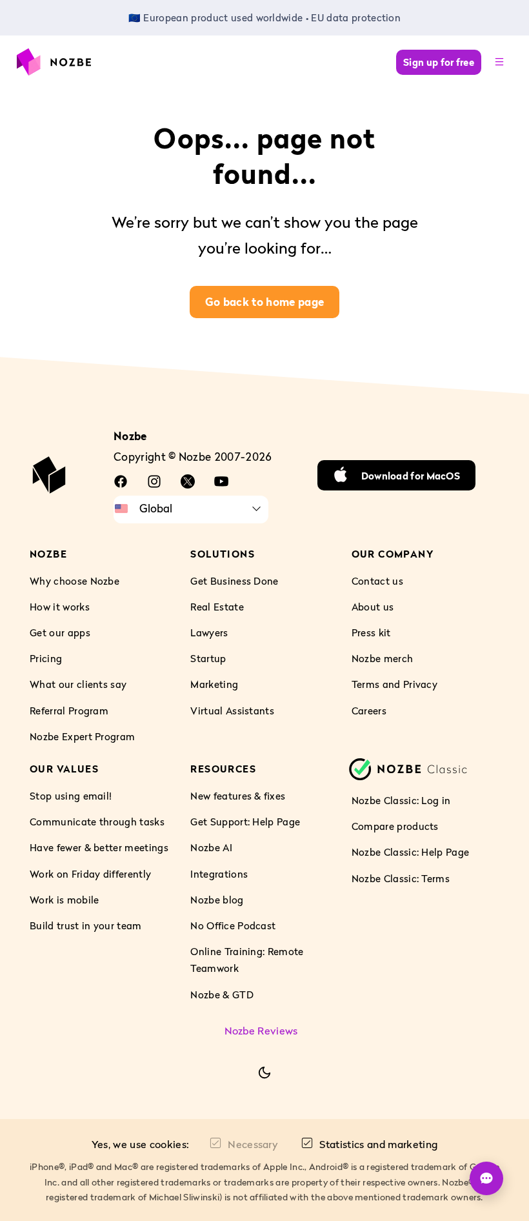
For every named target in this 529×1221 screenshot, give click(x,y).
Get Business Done (234, 581)
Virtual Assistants (232, 710)
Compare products (395, 826)
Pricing (46, 658)
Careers (369, 710)
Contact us (377, 581)
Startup (208, 658)
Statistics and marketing (378, 1144)
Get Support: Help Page (245, 821)
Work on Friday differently (90, 874)
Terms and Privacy (394, 685)
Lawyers (209, 632)
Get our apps (60, 632)
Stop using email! (71, 796)
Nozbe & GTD (222, 994)
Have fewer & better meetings (99, 847)
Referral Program (69, 710)
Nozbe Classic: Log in (401, 800)
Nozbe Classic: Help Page (411, 852)
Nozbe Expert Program (82, 736)
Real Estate (217, 606)
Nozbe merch (383, 658)
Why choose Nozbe (74, 581)
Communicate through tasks (97, 821)
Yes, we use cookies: (140, 1144)
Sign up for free (438, 62)
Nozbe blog (216, 899)
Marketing (214, 685)
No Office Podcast (232, 925)
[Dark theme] (264, 1072)
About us (373, 606)
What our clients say (78, 685)
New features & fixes (237, 796)
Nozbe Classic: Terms (401, 878)
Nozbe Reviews (261, 1030)
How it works (60, 606)
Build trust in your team (86, 925)
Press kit (371, 632)
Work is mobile (64, 899)
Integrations (219, 874)
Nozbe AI (211, 847)
